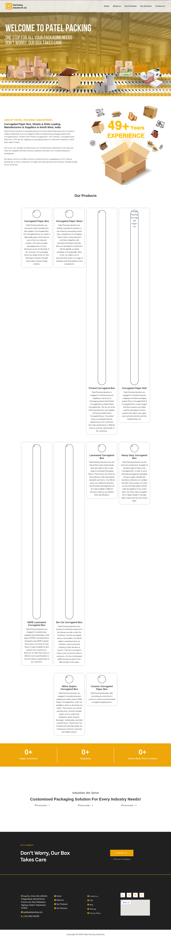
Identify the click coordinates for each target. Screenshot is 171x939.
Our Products (131, 6)
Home (106, 6)
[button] (23, 805)
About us (117, 6)
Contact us (160, 6)
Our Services (146, 6)
